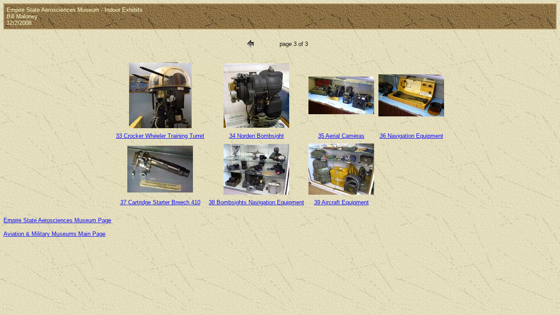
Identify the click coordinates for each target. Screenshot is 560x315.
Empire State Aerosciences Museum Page (57, 220)
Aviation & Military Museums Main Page (54, 234)
